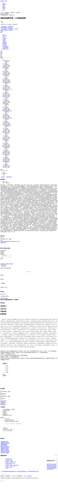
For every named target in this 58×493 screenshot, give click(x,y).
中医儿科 (52, 465)
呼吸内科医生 (5, 89)
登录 (1, 258)
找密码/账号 (2, 263)
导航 (18, 241)
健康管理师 (51, 469)
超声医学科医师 (6, 81)
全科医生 (4, 41)
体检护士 (51, 468)
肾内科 (54, 468)
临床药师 (4, 67)
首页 (4, 3)
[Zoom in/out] (3, 480)
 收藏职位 (2, 176)
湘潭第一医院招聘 (4, 445)
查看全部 (2, 417)
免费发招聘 (6, 12)
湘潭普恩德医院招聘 (4, 441)
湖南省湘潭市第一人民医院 (14, 471)
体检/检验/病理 (6, 46)
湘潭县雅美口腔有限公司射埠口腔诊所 (12, 465)
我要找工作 (12, 12)
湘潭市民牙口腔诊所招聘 (5, 451)
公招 (4, 9)
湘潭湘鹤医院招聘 (4, 444)
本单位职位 (2, 403)
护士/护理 (5, 45)
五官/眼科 (5, 38)
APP (3, 10)
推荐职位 (4, 4)
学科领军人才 (5, 132)
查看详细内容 (3, 242)
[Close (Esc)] (0, 480)
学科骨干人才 (5, 96)
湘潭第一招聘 (36, 471)
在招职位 (2, 13)
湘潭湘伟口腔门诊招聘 (5, 448)
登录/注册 (18, 12)
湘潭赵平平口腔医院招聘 (5, 446)
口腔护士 (51, 464)
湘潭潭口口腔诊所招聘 (5, 449)
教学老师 (49, 466)
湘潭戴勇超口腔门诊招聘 (5, 442)
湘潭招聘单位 (3, 402)
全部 (4, 34)
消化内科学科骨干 (6, 117)
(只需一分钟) (3, 294)
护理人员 (4, 60)
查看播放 (4, 375)
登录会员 (6, 298)
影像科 (48, 464)
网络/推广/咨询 (6, 48)
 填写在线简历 (3, 26)
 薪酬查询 (2, 283)
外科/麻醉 (5, 35)
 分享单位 (16, 28)
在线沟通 (30, 475)
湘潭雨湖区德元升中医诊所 (10, 463)
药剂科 (4, 39)
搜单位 (4, 7)
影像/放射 (5, 42)
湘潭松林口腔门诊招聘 (5, 452)
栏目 (2, 12)
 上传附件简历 (10, 26)
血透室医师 (5, 161)
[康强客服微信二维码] (27, 475)
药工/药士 (48, 465)
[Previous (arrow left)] (0, 481)
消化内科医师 (5, 146)
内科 (4, 36)
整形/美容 (5, 44)
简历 (4, 5)
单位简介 (2, 27)
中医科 (4, 40)
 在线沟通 (8, 176)
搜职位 (4, 6)
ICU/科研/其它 (5, 47)
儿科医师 (4, 103)
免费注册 (2, 298)
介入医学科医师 (6, 125)
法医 (52, 466)
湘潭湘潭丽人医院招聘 (5, 447)
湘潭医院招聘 (6, 471)
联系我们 (10, 27)
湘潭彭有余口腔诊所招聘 (5, 450)
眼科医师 (4, 139)
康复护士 (54, 464)
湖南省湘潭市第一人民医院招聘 (26, 471)
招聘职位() (6, 27)
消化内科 (51, 467)
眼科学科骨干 (5, 153)
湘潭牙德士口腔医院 (8, 467)
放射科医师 (5, 74)
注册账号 (7, 263)
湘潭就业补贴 (3, 404)
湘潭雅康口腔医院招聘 (5, 443)
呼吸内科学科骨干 (6, 110)
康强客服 (11, 263)
